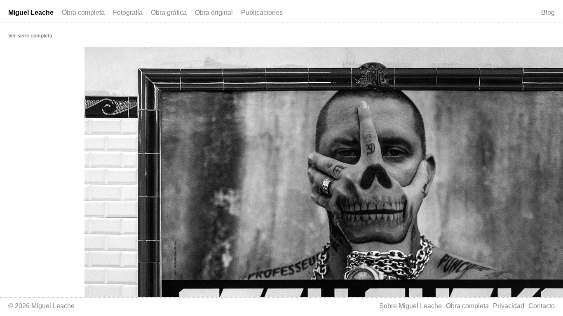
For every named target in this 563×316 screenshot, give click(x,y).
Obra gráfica (169, 12)
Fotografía (128, 12)
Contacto (541, 305)
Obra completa (83, 12)
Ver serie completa (30, 36)
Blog (548, 12)
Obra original (214, 12)
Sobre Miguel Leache (410, 305)
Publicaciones (262, 12)
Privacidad (508, 305)
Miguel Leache (31, 12)
